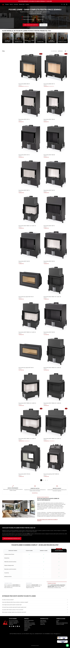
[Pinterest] (19, 626)
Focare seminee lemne (29, 620)
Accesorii (26, 629)
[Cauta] (62, 4)
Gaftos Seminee (36, 645)
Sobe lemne (26, 621)
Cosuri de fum (27, 627)
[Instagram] (11, 626)
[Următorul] (47, 480)
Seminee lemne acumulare (29, 624)
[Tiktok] (15, 626)
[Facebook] (9, 626)
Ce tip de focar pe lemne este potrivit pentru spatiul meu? (14, 607)
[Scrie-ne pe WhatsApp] (67, 645)
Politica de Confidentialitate (62, 622)
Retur (57, 621)
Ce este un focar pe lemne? (8, 599)
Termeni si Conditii (60, 624)
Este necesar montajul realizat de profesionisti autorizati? (14, 612)
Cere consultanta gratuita (30, 24)
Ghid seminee (43, 620)
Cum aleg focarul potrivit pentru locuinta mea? (12, 604)
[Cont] (64, 4)
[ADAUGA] (41, 81)
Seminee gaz (27, 626)
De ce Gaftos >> (35, 492)
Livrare (57, 620)
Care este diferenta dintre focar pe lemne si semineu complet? (15, 602)
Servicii (25, 630)
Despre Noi (42, 624)
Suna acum (43, 24)
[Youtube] (13, 626)
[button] (61, 51)
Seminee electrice (28, 625)
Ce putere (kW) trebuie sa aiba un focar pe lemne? (12, 609)
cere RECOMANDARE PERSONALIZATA (12, 538)
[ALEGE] (41, 223)
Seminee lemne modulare (29, 622)
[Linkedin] (17, 626)
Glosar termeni (43, 621)
